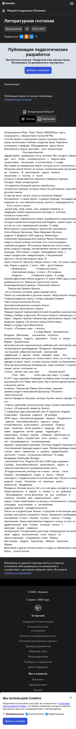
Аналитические (36, 714)
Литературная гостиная (17, 99)
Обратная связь (38, 651)
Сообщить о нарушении (38, 662)
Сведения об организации (38, 621)
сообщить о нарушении (17, 573)
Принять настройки (15, 721)
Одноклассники (38, 684)
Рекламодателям (38, 656)
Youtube (38, 690)
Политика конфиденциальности (38, 636)
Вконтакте (38, 679)
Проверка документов (38, 646)
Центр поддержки (38, 667)
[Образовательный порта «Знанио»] (8, 3)
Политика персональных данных (38, 641)
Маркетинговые (56, 714)
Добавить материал (38, 70)
